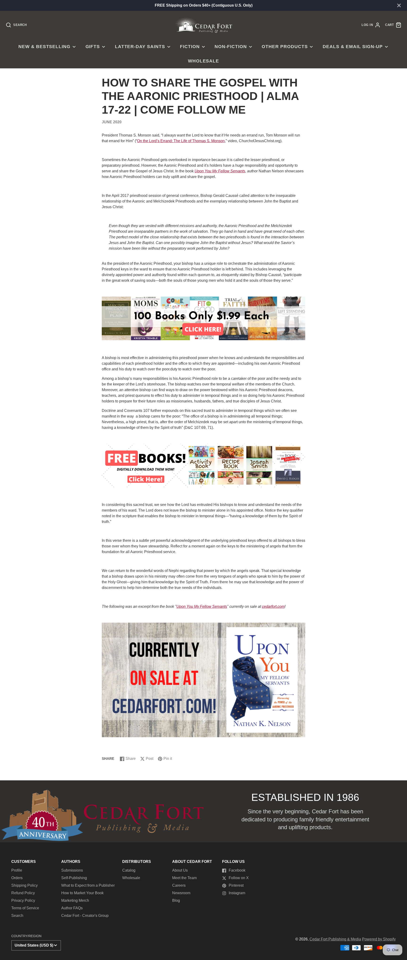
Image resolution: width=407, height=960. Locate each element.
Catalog (128, 870)
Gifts (92, 46)
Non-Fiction (231, 46)
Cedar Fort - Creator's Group (85, 916)
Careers (179, 885)
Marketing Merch (75, 900)
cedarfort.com (273, 606)
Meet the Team (184, 878)
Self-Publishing (74, 878)
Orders (17, 878)
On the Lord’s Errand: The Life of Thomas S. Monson (181, 141)
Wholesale (203, 60)
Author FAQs (72, 908)
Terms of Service (25, 908)
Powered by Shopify (379, 939)
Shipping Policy (24, 885)
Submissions (72, 870)
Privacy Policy (23, 900)
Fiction (190, 46)
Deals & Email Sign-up (353, 46)
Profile (16, 870)
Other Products (285, 46)
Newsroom (181, 893)
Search (17, 916)
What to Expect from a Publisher (88, 885)
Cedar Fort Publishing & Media (335, 939)
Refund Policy (23, 893)
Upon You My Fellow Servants (220, 171)
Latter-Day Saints (140, 46)
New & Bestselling (44, 46)
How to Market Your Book (82, 893)
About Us (180, 870)
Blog (176, 900)
